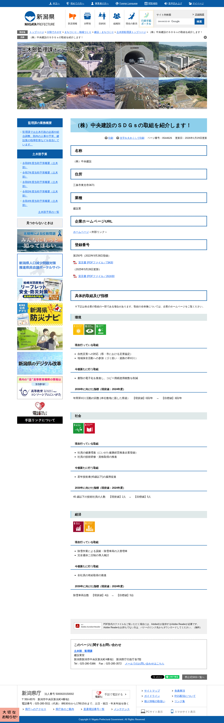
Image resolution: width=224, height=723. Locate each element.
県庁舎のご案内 (65, 709)
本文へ (56, 3)
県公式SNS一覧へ (194, 677)
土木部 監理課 (83, 650)
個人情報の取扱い (154, 701)
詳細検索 (199, 14)
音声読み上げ (175, 3)
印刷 (110, 138)
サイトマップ (152, 690)
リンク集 (179, 701)
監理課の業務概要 (40, 123)
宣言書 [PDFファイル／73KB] (95, 262)
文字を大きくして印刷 (132, 138)
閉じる (205, 37)
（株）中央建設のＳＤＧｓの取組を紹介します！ (56, 37)
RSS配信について (185, 695)
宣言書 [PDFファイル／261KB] (96, 276)
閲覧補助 (153, 3)
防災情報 (72, 23)
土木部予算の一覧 (48, 211)
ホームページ (81, 231)
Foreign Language (129, 3)
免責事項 (179, 690)
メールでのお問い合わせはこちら (144, 663)
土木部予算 (39, 154)
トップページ (36, 32)
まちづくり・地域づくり (77, 32)
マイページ (198, 3)
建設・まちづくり (104, 32)
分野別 (87, 23)
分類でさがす (54, 32)
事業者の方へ (102, 3)
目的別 (102, 23)
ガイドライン (152, 695)
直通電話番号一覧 (93, 709)
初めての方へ (77, 3)
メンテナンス (122, 709)
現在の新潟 (131, 23)
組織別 (116, 23)
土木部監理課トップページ (131, 32)
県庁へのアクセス (35, 709)
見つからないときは (39, 223)
